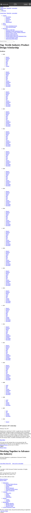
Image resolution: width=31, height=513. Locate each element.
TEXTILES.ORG (5, 4)
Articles (4, 15)
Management (9, 22)
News (4, 23)
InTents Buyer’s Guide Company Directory (16, 32)
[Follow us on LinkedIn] (7, 512)
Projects (7, 20)
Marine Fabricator (10, 488)
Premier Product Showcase (12, 35)
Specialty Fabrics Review (11, 484)
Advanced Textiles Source (12, 489)
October (7, 83)
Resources (5, 28)
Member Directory (10, 504)
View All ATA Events (11, 27)
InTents (7, 486)
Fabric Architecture (10, 490)
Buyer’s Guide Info (10, 29)
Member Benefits (10, 503)
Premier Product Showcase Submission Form (16, 36)
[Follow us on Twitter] (9, 512)
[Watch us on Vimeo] (10, 512)
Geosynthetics (9, 485)
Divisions (8, 495)
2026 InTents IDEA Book (12, 38)
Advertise (8, 500)
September (8, 82)
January (7, 57)
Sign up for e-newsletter (17, 463)
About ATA (8, 493)
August (7, 66)
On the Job (8, 19)
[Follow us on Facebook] (6, 512)
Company (5, 491)
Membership (6, 502)
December (8, 86)
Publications (5, 482)
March (7, 59)
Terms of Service (4, 445)
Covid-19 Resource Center (12, 37)
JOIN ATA (25, 4)
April (7, 61)
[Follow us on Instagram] (12, 512)
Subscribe (9, 8)
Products (8, 18)
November (8, 84)
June (7, 63)
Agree (2, 446)
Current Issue (3, 8)
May (7, 62)
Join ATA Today (9, 506)
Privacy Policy (3, 447)
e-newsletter (14, 8)
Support (4, 498)
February (8, 58)
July (7, 64)
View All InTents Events (11, 26)
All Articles (8, 17)
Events (4, 24)
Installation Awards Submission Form (14, 31)
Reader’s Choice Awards (11, 33)
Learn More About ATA (5, 463)
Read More (2, 440)
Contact (7, 499)
